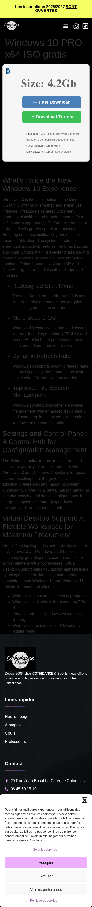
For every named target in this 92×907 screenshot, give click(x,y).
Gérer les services (45, 849)
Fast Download (54, 102)
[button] (84, 800)
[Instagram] (76, 26)
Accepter (46, 863)
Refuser (46, 876)
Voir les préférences (46, 889)
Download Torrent (54, 116)
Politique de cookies (43, 900)
